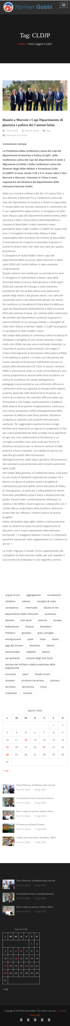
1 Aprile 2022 (11, 130)
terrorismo (28, 686)
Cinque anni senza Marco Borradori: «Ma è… (37, 837)
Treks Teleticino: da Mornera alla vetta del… (36, 785)
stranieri (10, 680)
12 (25, 739)
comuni (26, 601)
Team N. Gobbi (32, 130)
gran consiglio (46, 632)
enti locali (26, 620)
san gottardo (12, 658)
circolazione (54, 595)
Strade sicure (42, 674)
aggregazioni (33, 595)
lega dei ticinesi (14, 645)
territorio (10, 686)
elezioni (9, 620)
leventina (35, 645)
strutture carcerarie (32, 680)
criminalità (31, 607)
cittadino (10, 601)
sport (25, 674)
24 (7, 754)
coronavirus (12, 607)
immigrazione (13, 639)
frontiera (10, 632)
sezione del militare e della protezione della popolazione (30, 666)
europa (58, 620)
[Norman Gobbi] (28, 7)
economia (50, 614)
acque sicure (12, 595)
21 (44, 747)
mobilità (31, 651)
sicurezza (10, 674)
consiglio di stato (46, 601)
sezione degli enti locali (39, 658)
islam (30, 639)
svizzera (54, 680)
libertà (50, 645)
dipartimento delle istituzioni (21, 614)
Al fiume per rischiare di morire (30, 824)
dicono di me (51, 607)
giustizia (26, 632)
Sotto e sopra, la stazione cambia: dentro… (35, 811)
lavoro (55, 639)
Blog (48, 130)
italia (43, 639)
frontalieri (45, 626)
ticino (43, 686)
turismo (27, 693)
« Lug (5, 770)
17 (7, 747)
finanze (29, 626)
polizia (46, 651)
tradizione (11, 693)
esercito (42, 620)
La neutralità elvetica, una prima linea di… (36, 798)
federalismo (12, 626)
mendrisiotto (12, 651)
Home (21, 44)
